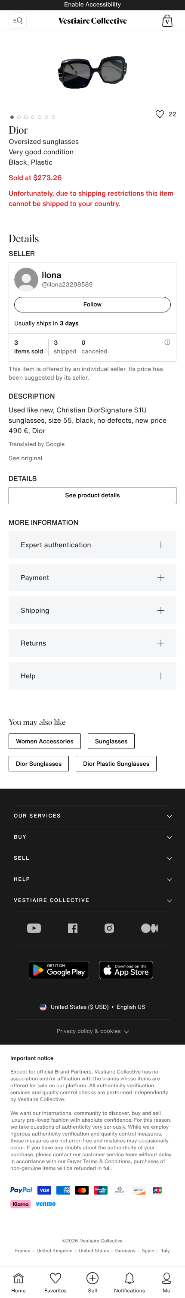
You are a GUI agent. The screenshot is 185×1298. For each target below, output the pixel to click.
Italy (165, 1251)
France (23, 1251)
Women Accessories (45, 741)
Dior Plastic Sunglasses (116, 763)
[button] (167, 21)
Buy (20, 837)
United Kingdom (55, 1251)
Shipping (35, 610)
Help (28, 676)
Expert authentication (56, 545)
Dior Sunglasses (39, 763)
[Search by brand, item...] (18, 20)
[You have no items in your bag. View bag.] (167, 21)
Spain (148, 1251)
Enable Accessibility (92, 4)
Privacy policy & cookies (89, 1031)
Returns (33, 643)
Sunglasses (111, 741)
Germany (125, 1251)
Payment (35, 577)
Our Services (37, 816)
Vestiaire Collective (51, 900)
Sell (22, 858)
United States (94, 1251)
